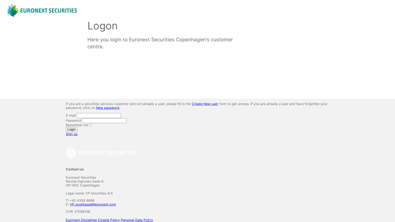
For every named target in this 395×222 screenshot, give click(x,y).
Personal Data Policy (137, 220)
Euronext (73, 220)
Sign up (72, 134)
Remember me (77, 125)
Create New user (205, 104)
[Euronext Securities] (42, 10)
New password (107, 108)
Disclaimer (89, 220)
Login (71, 129)
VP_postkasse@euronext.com (93, 204)
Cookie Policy (109, 220)
